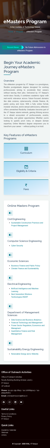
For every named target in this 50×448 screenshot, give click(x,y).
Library (4, 435)
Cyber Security (17, 246)
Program (19, 32)
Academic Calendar (8, 430)
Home (10, 32)
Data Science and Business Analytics (26, 320)
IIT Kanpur (5, 419)
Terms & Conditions (8, 414)
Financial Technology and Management (26, 323)
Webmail (4, 432)
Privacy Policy (6, 416)
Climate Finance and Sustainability (25, 268)
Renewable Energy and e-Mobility (24, 354)
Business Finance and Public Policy (25, 266)
